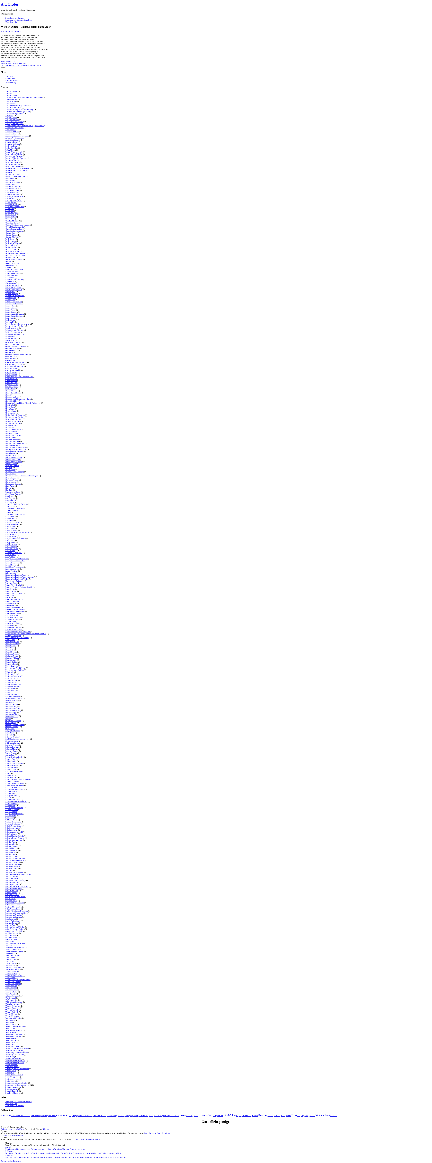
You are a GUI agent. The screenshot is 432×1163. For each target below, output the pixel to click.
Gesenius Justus (11, 356)
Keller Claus (9, 518)
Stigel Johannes (10, 941)
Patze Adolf (9, 735)
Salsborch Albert (11, 820)
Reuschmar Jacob (11, 777)
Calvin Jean (9, 211)
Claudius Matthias (11, 221)
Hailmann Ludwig (11, 397)
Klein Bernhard (10, 534)
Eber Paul (8, 267)
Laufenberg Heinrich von (14, 599)
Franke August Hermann (14, 316)
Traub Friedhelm (11, 992)
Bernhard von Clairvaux (14, 156)
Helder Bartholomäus (13, 429)
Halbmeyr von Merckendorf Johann (18, 399)
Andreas (18, 31)
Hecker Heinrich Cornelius (15, 415)
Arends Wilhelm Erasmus (14, 128)
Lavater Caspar (10, 603)
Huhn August (10, 486)
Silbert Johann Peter (12, 905)
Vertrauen (312, 1116)
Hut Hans (8, 490)
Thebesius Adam (11, 974)
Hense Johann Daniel (13, 435)
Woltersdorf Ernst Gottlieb (14, 1063)
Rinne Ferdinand (11, 791)
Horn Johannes (10, 478)
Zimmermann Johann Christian (16, 1083)
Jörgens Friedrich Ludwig (14, 508)
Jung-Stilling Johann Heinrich (16, 514)
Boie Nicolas (10, 184)
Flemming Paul (10, 298)
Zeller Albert (9, 1073)
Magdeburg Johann (12, 642)
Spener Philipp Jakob (12, 921)
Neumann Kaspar (11, 704)
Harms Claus (10, 407)
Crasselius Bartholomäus (14, 231)
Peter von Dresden (12, 737)
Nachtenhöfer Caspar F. (13, 698)
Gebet (141, 1116)
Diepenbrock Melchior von (15, 255)
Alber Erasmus (10, 101)
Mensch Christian (11, 662)
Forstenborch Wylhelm (13, 304)
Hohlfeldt (8, 468)
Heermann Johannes (12, 421)
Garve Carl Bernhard (12, 342)
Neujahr (238, 1116)
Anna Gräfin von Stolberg (14, 122)
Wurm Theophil (11, 1065)
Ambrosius (9, 116)
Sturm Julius (9, 953)
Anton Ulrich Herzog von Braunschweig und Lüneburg (25, 126)
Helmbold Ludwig (12, 433)
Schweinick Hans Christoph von (16, 887)
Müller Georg (10, 688)
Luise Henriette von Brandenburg (17, 638)
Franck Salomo (10, 312)
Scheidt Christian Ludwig (14, 836)
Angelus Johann (11, 118)
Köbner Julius (10, 551)
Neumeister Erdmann (12, 708)
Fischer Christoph (11, 294)
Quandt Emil (10, 755)
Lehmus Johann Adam (13, 607)
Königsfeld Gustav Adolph (15, 561)
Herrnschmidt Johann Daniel (15, 447)
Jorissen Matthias (11, 510)
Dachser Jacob (10, 241)
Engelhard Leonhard (12, 273)
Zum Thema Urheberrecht (14, 18)
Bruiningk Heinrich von (13, 201)
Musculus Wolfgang (12, 696)
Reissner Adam (10, 769)
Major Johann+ (10, 646)
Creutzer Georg (10, 233)
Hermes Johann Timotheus (14, 443)
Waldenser (9, 1022)
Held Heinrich (10, 427)
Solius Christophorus (12, 909)
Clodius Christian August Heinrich (17, 225)
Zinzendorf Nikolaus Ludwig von (17, 1085)
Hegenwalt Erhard (11, 425)
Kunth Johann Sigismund (14, 581)
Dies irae (96, 1116)
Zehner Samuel (10, 1071)
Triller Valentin (10, 994)
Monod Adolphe (11, 680)
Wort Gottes (333, 1116)
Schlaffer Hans (10, 852)
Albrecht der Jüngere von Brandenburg (19, 110)
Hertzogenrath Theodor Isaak (15, 449)
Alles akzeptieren (17, 1135)
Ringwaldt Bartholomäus (14, 789)
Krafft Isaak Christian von (14, 567)
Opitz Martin (10, 729)
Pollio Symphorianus (12, 743)
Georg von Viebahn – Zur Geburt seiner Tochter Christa (21, 65)
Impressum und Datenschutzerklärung (18, 20)
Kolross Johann (10, 555)
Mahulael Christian (12, 644)
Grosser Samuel (11, 379)
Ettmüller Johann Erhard (14, 279)
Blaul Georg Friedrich (13, 166)
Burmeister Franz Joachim (14, 207)
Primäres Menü (7, 14)
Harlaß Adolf (10, 405)
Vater (298, 1116)
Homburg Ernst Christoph (14, 472)
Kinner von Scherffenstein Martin (17, 532)
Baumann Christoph (12, 144)
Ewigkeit (129, 1116)
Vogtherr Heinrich (11, 1012)
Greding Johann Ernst (13, 371)
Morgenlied (218, 1115)
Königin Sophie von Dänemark (16, 559)
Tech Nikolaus (10, 965)
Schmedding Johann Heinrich (15, 858)
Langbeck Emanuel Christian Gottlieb (18, 587)
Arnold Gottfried (11, 134)
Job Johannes (10, 502)
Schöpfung (270, 1116)
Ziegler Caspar (10, 1081)
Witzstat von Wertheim (13, 1059)
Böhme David (10, 180)
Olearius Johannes (11, 727)
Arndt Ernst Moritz (12, 132)
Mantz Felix (9, 650)
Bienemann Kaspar (12, 162)
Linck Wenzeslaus (11, 615)
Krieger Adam (10, 573)
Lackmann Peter (11, 583)
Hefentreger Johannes (13, 423)
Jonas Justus (9, 506)
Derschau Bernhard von (13, 251)
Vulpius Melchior (11, 1016)
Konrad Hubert (10, 565)
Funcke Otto (9, 340)
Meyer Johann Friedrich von (15, 668)
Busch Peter (9, 209)
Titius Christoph (11, 988)
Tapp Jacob (9, 961)
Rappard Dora (10, 759)
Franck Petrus (10, 310)
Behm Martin (10, 150)
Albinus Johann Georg (13, 107)
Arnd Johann (10, 130)
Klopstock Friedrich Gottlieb (15, 539)
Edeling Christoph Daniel (14, 269)
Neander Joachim (11, 700)
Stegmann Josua (11, 935)
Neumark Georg (11, 706)
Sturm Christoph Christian (14, 951)
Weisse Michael (11, 1040)
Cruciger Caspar (11, 235)
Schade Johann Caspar (13, 826)
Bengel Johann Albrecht (13, 152)
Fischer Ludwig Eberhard (14, 296)
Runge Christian (11, 812)
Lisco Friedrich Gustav (13, 617)
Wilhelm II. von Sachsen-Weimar (17, 1048)
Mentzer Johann (11, 664)
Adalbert (8, 93)
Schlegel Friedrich (11, 856)
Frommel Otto (10, 336)
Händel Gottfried (11, 401)
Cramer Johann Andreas (13, 229)
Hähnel (8, 395)
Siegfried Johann (11, 901)
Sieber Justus (10, 899)
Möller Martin (10, 678)
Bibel (70, 1116)
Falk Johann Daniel (12, 286)
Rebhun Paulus (10, 761)
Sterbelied (277, 1116)
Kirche (196, 1116)
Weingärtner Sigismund (13, 1036)
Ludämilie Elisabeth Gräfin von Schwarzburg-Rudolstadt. (25, 634)
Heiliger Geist (164, 1116)
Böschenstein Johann (12, 192)
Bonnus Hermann (11, 188)
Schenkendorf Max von (13, 840)
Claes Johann (10, 219)
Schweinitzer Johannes (13, 889)
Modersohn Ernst (11, 674)
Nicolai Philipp (10, 713)
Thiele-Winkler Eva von (13, 976)
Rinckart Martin (11, 787)
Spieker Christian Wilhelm (14, 927)
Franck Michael (11, 308)
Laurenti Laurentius (12, 601)
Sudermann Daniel (12, 955)
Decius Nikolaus (11, 247)
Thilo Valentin (10, 978)
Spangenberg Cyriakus (13, 915)
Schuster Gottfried (11, 876)
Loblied (208, 1115)
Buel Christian (10, 203)
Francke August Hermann (14, 314)
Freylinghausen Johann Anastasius (17, 324)
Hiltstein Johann (11, 464)
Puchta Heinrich (11, 753)
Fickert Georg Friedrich (13, 290)
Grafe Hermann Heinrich (14, 367)
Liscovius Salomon (12, 619)
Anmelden (9, 76)
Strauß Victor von (11, 949)
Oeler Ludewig (10, 723)
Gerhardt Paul (10, 350)
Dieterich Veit (10, 257)
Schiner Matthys (11, 848)
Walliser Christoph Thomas (15, 1026)
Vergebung (305, 1116)
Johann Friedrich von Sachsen (16, 504)
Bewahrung (62, 1115)
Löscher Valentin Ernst (13, 630)
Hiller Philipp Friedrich (13, 462)
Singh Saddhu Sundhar (13, 907)
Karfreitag (190, 1116)
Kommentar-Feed (11, 81)
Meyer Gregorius (11, 666)
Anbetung (27, 1116)
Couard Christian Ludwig (14, 227)
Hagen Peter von (11, 391)
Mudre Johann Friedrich (13, 684)
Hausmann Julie (11, 413)
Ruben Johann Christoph (14, 808)
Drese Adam (9, 265)
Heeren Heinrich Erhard (13, 419)
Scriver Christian (11, 893)
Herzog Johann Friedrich (14, 451)
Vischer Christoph (11, 1010)
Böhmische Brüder (12, 182)
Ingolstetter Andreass (12, 492)
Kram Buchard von (12, 569)
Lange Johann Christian (13, 593)
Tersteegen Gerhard (12, 970)
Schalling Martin (11, 830)
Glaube (151, 1116)
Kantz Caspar (10, 516)
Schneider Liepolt (11, 868)
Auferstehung (36, 1116)
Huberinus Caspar (11, 480)
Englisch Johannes (12, 275)
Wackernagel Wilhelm (13, 1018)
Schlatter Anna (10, 854)
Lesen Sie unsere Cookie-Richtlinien (157, 1133)
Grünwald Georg (11, 383)
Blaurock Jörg (10, 172)
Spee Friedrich (10, 919)
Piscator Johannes (11, 741)
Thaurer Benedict (11, 972)
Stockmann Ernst (11, 945)
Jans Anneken (10, 498)
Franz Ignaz (9, 318)
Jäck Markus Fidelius (12, 494)
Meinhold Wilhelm (12, 658)
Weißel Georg (10, 1042)
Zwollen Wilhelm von (13, 1093)
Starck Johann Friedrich (13, 931)
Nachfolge (230, 1115)
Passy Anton (9, 733)
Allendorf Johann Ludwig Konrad (17, 112)
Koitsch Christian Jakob (13, 553)
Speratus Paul (10, 925)
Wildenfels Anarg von (13, 1046)
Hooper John (10, 474)
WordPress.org (10, 83)
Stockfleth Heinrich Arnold (15, 943)
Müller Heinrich (11, 690)
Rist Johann (9, 793)
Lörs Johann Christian (13, 628)
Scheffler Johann (11, 834)
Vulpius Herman (11, 1014)
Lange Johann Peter (12, 595)
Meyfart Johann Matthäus (14, 670)
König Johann (10, 557)
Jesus (182, 1115)
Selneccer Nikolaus (12, 895)
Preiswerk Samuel (11, 751)
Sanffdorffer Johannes (13, 822)
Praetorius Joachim (12, 745)
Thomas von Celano (12, 982)
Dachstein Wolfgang (12, 243)
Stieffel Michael (11, 939)
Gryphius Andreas (11, 385)
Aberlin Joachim (11, 91)
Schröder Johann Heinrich (14, 872)
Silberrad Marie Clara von (14, 903)
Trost (13, 61)
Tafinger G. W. (10, 959)
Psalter (262, 1115)
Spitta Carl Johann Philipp (14, 929)
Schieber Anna (10, 842)
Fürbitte (135, 1116)
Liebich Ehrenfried (12, 613)
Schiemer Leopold (11, 846)
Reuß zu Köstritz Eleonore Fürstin (17, 779)
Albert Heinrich (11, 103)
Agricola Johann (11, 99)
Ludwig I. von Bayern (13, 636)
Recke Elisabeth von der (14, 763)
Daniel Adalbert (11, 245)
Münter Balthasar (11, 694)
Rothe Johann (10, 806)
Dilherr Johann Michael (13, 259)
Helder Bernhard (11, 431)
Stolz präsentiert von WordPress (12, 1129)
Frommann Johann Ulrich (14, 334)
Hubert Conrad (10, 482)
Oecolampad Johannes (13, 721)
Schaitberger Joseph (12, 828)
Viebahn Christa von (12, 1006)
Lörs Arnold (9, 626)
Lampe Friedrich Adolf (13, 585)
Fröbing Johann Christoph (14, 330)
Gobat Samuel (10, 360)
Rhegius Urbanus (11, 781)
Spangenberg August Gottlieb (15, 913)
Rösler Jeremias (11, 804)
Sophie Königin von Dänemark (16, 911)
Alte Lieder (9, 4)
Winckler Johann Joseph (14, 1050)
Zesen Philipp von (11, 1077)
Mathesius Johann (11, 656)
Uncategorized (10, 998)
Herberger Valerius (12, 439)
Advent (23, 1116)
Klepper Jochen (11, 536)
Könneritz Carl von (12, 563)
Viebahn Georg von (12, 1008)
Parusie (249, 1116)
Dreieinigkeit (105, 1116)
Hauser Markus (10, 411)
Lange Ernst (9, 589)
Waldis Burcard (10, 1024)
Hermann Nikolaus (12, 441)
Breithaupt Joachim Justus (14, 197)
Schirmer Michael (11, 850)
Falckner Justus (10, 284)
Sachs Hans (9, 818)
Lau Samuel (9, 597)
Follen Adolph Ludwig (13, 302)
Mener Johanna (10, 660)
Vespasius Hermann (12, 1004)
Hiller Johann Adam (12, 460)
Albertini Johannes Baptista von (16, 105)
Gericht (146, 1116)
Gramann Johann (11, 369)
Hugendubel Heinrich (13, 484)
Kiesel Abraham (11, 526)
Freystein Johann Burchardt (15, 326)
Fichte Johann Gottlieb (13, 288)
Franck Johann (10, 306)
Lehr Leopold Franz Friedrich (16, 609)
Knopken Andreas (11, 549)
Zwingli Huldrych (11, 1091)
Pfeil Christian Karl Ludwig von (16, 739)
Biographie (76, 1116)
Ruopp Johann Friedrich (14, 814)
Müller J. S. (9, 692)
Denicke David (10, 249)
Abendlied (6, 1115)
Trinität (288, 1116)
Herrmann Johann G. (12, 445)
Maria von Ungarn (12, 654)
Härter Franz (9, 409)
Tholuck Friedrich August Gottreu (17, 980)
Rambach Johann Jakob (13, 757)
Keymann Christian (12, 522)
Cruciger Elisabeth (12, 237)
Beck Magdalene (11, 146)
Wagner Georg (10, 1020)
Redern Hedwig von (12, 765)
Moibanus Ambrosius (13, 676)
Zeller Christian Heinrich (14, 1075)
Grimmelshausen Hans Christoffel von (19, 377)
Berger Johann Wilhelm (13, 154)
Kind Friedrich (10, 528)
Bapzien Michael (11, 142)
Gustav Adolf (10, 389)
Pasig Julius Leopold (12, 731)
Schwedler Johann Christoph (15, 880)
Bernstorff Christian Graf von (15, 158)
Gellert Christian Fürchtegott (15, 346)
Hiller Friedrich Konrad (13, 458)
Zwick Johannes (11, 1089)
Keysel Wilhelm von (12, 524)
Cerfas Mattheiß (11, 217)
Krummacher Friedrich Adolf (15, 575)
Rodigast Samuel (11, 796)
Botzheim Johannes (12, 195)
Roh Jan (8, 798)
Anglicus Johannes (12, 120)
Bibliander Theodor (12, 160)
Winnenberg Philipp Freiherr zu (16, 1053)
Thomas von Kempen (13, 984)
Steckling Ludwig (11, 933)
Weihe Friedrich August (13, 1034)
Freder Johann (10, 320)
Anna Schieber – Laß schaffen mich (13, 63)
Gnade (156, 1116)
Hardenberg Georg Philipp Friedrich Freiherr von (22, 403)
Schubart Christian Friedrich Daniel (18, 874)
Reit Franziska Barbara (13, 771)
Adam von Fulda (11, 95)
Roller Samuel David (12, 800)
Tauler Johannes (11, 963)
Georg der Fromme (12, 348)
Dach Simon (9, 239)
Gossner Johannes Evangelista (16, 362)
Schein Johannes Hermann (14, 838)
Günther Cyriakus (11, 387)
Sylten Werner (6, 61)
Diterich (8, 261)
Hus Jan (8, 488)
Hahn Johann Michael (13, 393)
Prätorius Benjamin (12, 747)
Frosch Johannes (11, 338)
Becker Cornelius (11, 148)
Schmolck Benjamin (12, 862)
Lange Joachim (10, 591)
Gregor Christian (11, 373)
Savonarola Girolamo (13, 824)
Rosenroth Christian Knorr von (16, 802)
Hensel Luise (10, 437)
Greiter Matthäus (11, 375)
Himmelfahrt (174, 1116)
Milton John (9, 672)
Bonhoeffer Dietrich (12, 186)
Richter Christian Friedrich (14, 783)
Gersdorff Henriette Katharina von (17, 354)
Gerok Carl (9, 352)
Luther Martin (10, 640)
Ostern (244, 1116)
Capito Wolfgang (11, 213)
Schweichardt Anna (12, 883)
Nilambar (46, 1129)
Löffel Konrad (10, 621)
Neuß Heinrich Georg (13, 711)
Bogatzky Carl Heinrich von (15, 176)
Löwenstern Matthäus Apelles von (17, 632)
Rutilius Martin (10, 816)
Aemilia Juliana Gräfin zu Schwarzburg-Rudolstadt (23, 97)
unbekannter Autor (12, 996)
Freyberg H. (9, 322)
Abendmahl (16, 1116)
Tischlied (283, 1116)
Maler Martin (10, 648)
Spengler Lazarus (11, 923)
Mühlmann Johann (12, 686)
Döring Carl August (12, 263)
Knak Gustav (10, 541)
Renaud (8, 773)
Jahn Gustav (9, 496)
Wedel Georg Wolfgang (13, 1030)
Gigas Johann (10, 358)
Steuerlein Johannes (12, 937)
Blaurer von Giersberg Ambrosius (17, 168)
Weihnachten (322, 1115)
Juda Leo (8, 512)
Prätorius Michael (11, 749)
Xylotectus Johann (12, 1067)
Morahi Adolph (10, 682)
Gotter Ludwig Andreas (13, 364)
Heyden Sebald (10, 456)
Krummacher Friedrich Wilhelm (16, 579)
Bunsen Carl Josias (12, 205)
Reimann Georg (11, 767)
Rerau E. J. (9, 775)
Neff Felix (9, 702)
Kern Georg (9, 520)
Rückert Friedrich (11, 810)
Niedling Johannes (12, 715)
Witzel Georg (10, 1057)
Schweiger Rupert (11, 885)
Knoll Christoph (11, 547)
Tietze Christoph (11, 986)
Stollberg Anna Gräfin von (14, 947)
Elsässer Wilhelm (11, 271)
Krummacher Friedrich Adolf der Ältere (19, 577)
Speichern (4, 1161)
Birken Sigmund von (12, 164)
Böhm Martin (10, 178)
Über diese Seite (11, 22)
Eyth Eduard (9, 282)
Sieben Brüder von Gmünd (15, 897)
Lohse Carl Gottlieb (12, 624)
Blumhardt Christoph (12, 174)
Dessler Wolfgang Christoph (15, 253)
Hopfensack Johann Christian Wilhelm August (21, 476)
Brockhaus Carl (11, 199)
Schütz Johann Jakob (12, 878)
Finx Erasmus (10, 292)
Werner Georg (10, 1044)
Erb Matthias (10, 277)
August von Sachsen (12, 140)
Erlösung (113, 1116)
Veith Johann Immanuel (13, 1002)
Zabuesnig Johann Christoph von (17, 1069)
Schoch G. (9, 870)
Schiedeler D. (10, 844)
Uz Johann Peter (11, 1000)
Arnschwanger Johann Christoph (17, 136)
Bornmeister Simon (12, 190)
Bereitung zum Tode (48, 1116)
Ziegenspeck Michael (13, 1079)
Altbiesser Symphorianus (14, 114)
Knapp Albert (10, 543)
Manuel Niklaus (11, 652)
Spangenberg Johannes (13, 917)
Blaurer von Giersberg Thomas (16, 170)
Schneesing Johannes (12, 866)
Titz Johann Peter (11, 990)
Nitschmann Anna (11, 717)
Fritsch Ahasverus (11, 328)
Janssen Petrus (10, 500)
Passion (255, 1116)
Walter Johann (10, 1028)
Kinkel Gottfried (11, 530)
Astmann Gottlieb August (14, 138)
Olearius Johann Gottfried (14, 725)
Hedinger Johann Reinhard (15, 417)
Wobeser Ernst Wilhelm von (15, 1061)
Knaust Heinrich (11, 545)
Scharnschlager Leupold (14, 832)
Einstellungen (6, 1135)
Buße (83, 1116)
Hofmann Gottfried (12, 466)
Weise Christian (11, 1038)
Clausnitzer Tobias (12, 223)
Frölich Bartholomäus (13, 332)
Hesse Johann (10, 454)
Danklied (88, 1116)
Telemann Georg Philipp (14, 968)
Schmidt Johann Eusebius (14, 860)
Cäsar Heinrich (10, 215)
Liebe (201, 1115)
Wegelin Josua (10, 1032)
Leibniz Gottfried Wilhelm (14, 611)
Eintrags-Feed (10, 78)
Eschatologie (122, 1116)
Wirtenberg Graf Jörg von (14, 1055)
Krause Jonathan (11, 571)
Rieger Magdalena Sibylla (14, 785)
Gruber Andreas (11, 381)
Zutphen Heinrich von (13, 1087)
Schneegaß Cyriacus (12, 864)
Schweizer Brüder (11, 891)
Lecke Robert (10, 605)
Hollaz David (10, 470)
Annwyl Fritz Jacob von (14, 124)
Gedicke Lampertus (12, 344)
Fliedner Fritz (10, 300)
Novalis (8, 719)
